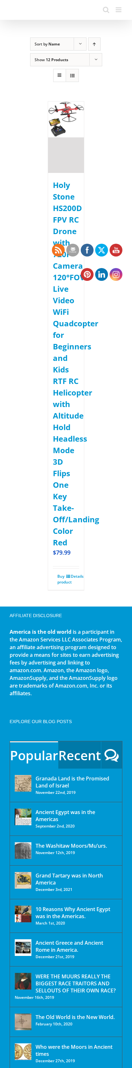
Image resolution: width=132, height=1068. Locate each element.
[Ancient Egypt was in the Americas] (23, 817)
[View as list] (72, 75)
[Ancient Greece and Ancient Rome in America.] (23, 947)
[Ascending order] (94, 44)
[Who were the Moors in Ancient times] (23, 1051)
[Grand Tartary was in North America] (23, 880)
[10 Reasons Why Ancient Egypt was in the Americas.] (23, 914)
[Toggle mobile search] (106, 9)
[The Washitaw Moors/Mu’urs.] (23, 850)
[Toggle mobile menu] (119, 9)
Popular (34, 755)
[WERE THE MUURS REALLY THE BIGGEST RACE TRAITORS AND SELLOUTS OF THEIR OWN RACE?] (23, 981)
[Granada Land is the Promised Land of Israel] (23, 783)
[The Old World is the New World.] (23, 1022)
